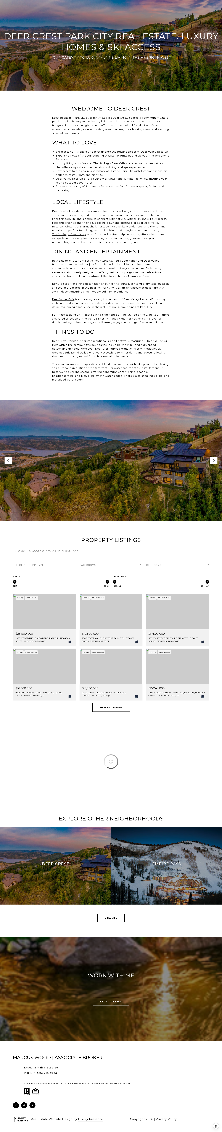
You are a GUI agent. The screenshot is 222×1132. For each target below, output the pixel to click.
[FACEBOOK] (16, 1105)
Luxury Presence (90, 1119)
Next (213, 460)
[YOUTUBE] (32, 1105)
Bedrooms (153, 565)
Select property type (28, 565)
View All (111, 918)
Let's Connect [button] (111, 1001)
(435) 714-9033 (46, 1073)
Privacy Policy (166, 1119)
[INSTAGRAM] (24, 1105)
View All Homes (111, 707)
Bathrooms (87, 565)
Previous (8, 460)
